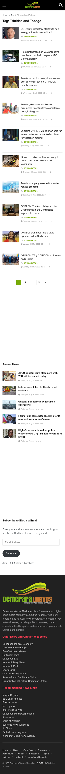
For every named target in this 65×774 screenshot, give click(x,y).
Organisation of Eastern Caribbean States (24, 681)
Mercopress (8, 706)
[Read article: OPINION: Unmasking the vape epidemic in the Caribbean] (10, 237)
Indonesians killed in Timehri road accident (37, 388)
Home (5, 15)
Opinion (6, 756)
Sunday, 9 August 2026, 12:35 (34, 40)
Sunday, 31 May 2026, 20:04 (34, 244)
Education (34, 753)
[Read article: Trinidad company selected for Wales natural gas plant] (10, 187)
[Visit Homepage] (32, 5)
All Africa (7, 728)
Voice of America (11, 720)
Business (42, 750)
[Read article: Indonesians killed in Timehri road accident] (9, 390)
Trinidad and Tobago (26, 15)
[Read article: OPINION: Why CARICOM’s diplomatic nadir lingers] (10, 259)
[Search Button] (60, 5)
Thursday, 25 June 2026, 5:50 (34, 172)
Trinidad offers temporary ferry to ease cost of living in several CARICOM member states (40, 81)
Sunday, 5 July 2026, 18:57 (33, 145)
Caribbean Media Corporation (18, 713)
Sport (46, 753)
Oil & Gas (28, 750)
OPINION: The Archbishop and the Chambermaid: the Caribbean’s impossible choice (39, 209)
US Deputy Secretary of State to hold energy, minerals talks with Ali (40, 30)
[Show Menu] (4, 5)
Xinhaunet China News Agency (18, 735)
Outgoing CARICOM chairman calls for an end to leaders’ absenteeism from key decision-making (41, 134)
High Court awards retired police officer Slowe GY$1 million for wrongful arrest (40, 433)
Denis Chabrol (31, 36)
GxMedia (43, 763)
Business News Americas (15, 724)
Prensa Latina (9, 702)
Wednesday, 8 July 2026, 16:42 (35, 93)
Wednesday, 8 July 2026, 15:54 (35, 119)
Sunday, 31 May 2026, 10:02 (34, 267)
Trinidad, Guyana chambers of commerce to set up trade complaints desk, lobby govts (40, 108)
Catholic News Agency (14, 732)
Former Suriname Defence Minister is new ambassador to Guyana (39, 417)
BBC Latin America (12, 698)
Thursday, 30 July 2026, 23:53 (34, 67)
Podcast (19, 756)
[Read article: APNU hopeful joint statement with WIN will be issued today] (9, 376)
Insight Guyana (10, 695)
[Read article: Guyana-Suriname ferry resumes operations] (9, 404)
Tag (12, 15)
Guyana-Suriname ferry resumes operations (36, 403)
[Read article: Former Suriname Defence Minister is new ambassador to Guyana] (9, 419)
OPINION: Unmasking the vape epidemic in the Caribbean (37, 234)
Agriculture (7, 753)
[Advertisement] (32, 324)
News (15, 750)
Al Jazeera (8, 717)
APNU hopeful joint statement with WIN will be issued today (38, 374)
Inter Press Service (12, 709)
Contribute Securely (37, 756)
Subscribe (11, 553)
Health (21, 753)
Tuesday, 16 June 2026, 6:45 (34, 195)
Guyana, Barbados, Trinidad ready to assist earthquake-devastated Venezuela (40, 160)
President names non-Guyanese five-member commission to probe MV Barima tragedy (40, 55)
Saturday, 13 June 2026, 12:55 (34, 221)
